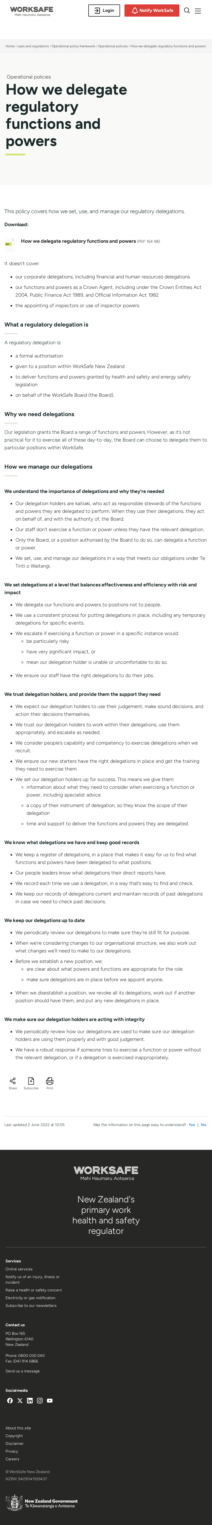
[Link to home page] (31, 14)
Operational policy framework (73, 46)
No (203, 1124)
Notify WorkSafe (156, 10)
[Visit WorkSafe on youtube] (49, 1401)
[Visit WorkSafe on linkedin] (29, 1401)
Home (10, 46)
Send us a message (23, 1371)
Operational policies (113, 46)
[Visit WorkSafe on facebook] (10, 1401)
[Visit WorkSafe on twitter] (19, 1401)
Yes (192, 1124)
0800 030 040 (31, 1355)
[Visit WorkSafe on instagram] (39, 1401)
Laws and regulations (33, 46)
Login (108, 10)
